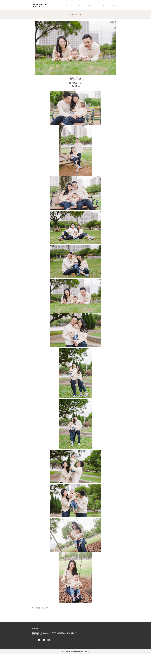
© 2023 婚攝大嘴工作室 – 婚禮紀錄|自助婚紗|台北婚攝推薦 (75, 651)
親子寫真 (47, 608)
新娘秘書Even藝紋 (40, 608)
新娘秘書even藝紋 (77, 83)
